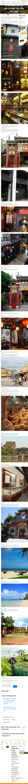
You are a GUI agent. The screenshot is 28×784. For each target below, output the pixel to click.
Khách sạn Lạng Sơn (11, 743)
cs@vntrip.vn (18, 778)
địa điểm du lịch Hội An (9, 717)
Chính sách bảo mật (2, 747)
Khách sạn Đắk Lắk (15, 742)
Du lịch (9, 3)
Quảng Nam (22, 3)
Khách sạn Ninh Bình (24, 743)
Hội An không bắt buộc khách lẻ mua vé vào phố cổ (10, 709)
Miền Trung (15, 3)
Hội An (13, 719)
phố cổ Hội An (7, 722)
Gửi (15, 686)
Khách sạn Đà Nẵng (11, 742)
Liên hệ (1, 746)
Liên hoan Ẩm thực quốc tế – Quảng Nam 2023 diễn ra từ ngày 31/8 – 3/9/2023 (10, 701)
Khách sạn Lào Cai (15, 743)
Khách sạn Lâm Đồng (6, 743)
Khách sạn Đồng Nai (24, 742)
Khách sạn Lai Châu (2, 743)
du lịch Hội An (7, 719)
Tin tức (3, 3)
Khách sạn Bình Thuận (2, 742)
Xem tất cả (24, 728)
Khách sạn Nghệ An (19, 743)
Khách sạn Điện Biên (19, 742)
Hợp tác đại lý (2, 749)
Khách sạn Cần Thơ (6, 742)
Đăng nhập (26, 0)
